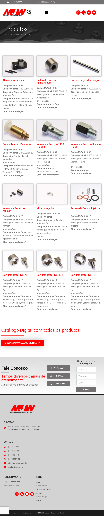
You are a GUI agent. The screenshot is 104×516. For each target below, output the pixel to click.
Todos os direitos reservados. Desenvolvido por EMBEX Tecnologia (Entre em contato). (34, 513)
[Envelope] (89, 12)
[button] (46, 12)
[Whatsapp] (78, 12)
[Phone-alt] (83, 12)
